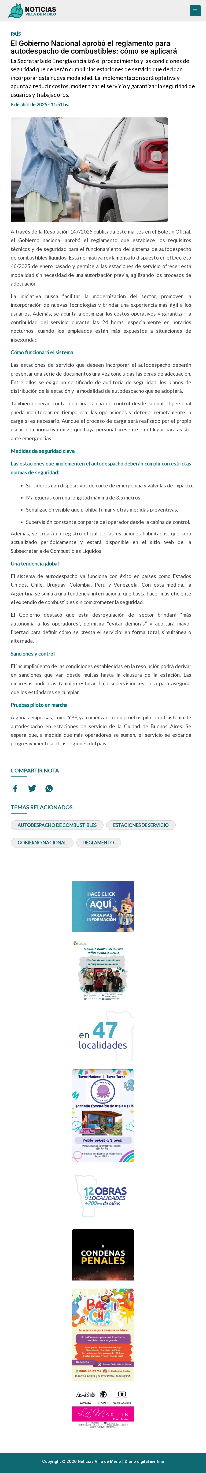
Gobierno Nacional (42, 842)
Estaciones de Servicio (141, 825)
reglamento (98, 842)
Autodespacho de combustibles (57, 825)
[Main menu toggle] (195, 10)
